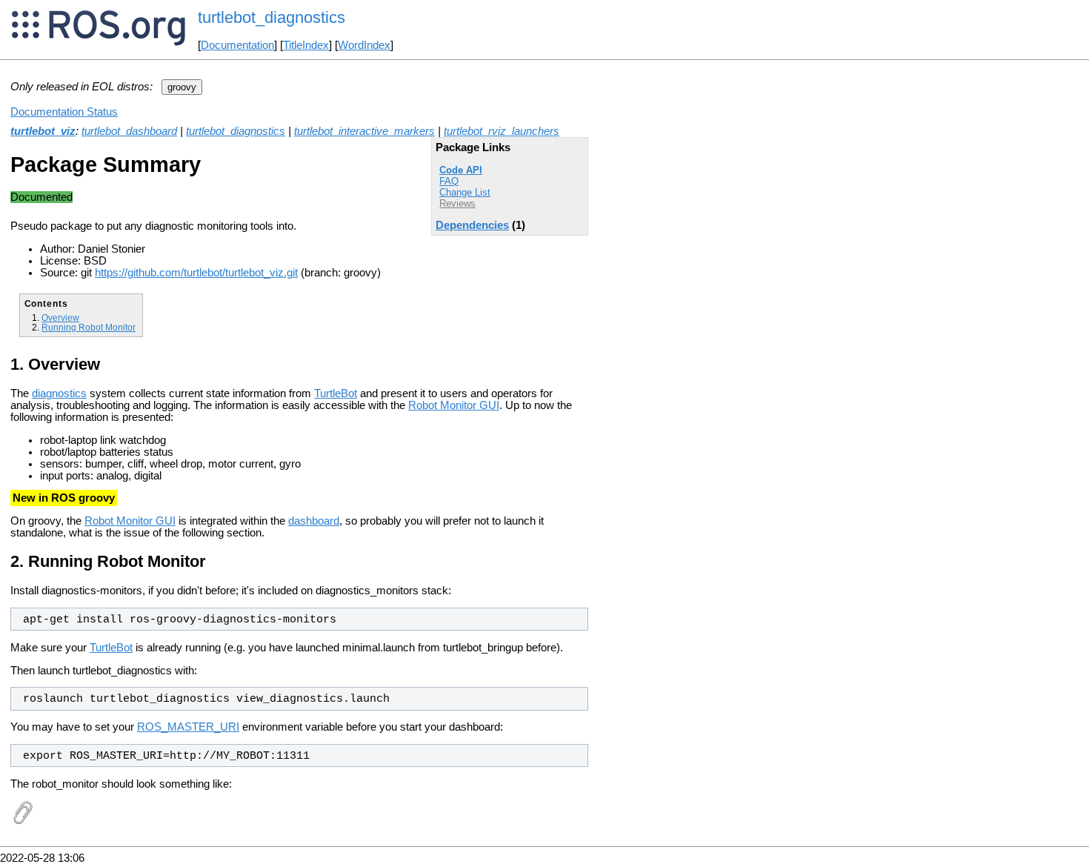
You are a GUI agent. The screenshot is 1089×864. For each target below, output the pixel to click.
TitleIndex (306, 45)
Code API (460, 170)
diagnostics (59, 393)
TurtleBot (335, 393)
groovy (181, 87)
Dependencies (472, 225)
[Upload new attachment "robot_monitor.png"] (22, 821)
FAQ (449, 181)
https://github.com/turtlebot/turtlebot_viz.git (196, 273)
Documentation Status (64, 112)
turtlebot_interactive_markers (364, 131)
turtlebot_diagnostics (235, 131)
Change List (464, 192)
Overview (60, 317)
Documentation (237, 45)
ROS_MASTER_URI (188, 727)
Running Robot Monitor (88, 327)
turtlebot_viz (43, 131)
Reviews (457, 203)
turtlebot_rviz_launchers (501, 131)
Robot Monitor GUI (453, 405)
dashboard (313, 521)
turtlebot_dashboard (129, 131)
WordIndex (364, 45)
